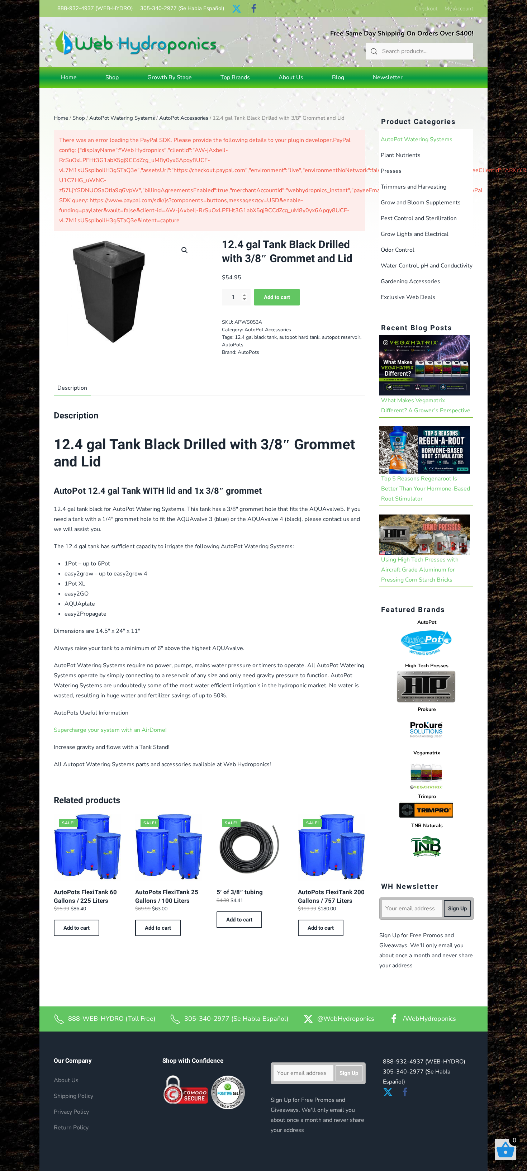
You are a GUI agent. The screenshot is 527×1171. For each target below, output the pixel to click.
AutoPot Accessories (183, 118)
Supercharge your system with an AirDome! (110, 730)
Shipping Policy (73, 1096)
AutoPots (232, 344)
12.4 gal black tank (256, 337)
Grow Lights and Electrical (414, 234)
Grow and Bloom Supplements (421, 203)
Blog (338, 77)
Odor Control (397, 250)
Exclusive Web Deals (408, 297)
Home (69, 77)
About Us (291, 77)
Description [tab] (72, 388)
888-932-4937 (95, 8)
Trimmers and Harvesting (413, 187)
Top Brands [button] (235, 77)
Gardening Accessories (410, 281)
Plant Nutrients (401, 155)
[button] (184, 250)
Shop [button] (112, 77)
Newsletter (388, 77)
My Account (459, 8)
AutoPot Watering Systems (122, 118)
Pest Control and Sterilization (419, 218)
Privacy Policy (71, 1112)
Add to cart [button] (76, 928)
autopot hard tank (299, 337)
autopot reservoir (341, 337)
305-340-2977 (182, 8)
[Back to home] (136, 42)
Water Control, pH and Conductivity (427, 266)
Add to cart (277, 297)
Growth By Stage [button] (169, 77)
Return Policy (71, 1128)
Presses (391, 171)
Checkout (426, 8)
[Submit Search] (374, 51)
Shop (78, 118)
